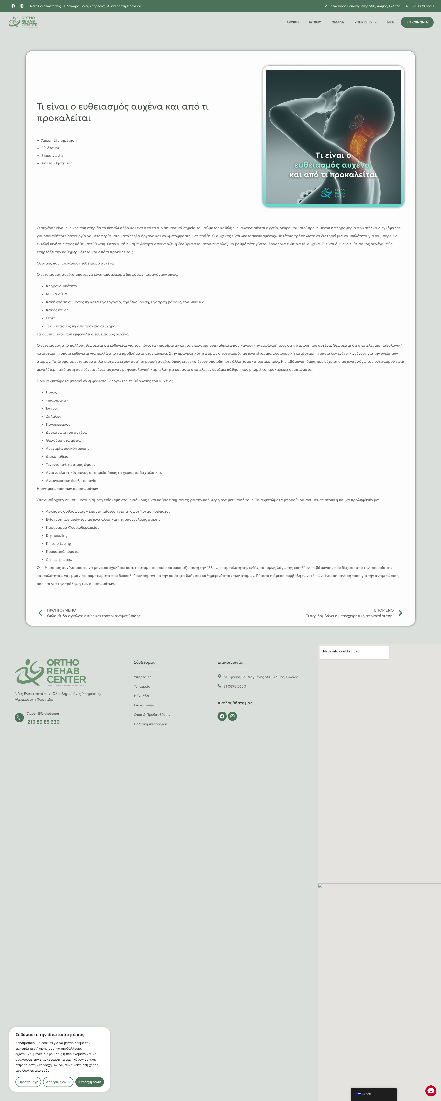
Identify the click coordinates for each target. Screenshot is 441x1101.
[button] (365, 22)
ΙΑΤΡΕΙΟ (315, 22)
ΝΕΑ (390, 22)
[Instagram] (21, 6)
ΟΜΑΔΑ (338, 22)
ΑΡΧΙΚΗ (292, 22)
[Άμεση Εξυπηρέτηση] (19, 717)
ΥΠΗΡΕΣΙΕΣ (363, 22)
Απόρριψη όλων (58, 1082)
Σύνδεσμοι (50, 148)
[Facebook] (13, 6)
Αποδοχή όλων (89, 1082)
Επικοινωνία (52, 155)
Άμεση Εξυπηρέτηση (59, 140)
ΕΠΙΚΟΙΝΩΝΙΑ (417, 22)
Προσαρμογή (28, 1082)
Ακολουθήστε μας (56, 163)
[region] (59, 1059)
